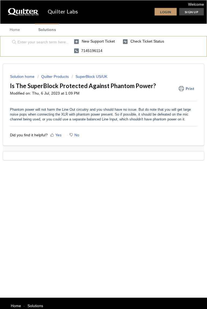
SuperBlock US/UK (91, 76)
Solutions (47, 29)
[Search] (13, 42)
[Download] (93, 151)
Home (15, 29)
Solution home (23, 76)
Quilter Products (55, 76)
